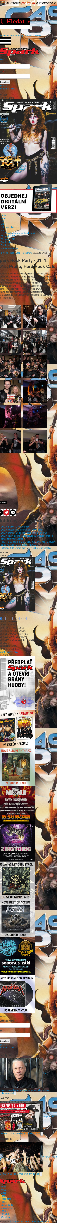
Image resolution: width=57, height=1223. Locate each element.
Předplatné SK (8, 239)
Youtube (28, 35)
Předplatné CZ (8, 236)
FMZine (4, 1210)
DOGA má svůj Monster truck (15, 526)
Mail (35, 35)
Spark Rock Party (24, 252)
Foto (3, 220)
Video (3, 223)
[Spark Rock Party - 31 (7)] (35, 441)
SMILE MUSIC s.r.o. (19, 1221)
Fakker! (4, 1201)
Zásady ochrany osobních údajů (20, 233)
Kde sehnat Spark (9, 248)
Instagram (12, 35)
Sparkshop (6, 245)
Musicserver (6, 1207)
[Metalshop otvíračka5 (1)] (35, 316)
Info (2, 230)
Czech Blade (7, 1204)
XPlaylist (5, 1213)
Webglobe (5, 1216)
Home (4, 214)
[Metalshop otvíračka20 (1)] (35, 341)
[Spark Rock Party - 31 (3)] (35, 391)
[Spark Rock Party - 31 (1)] (35, 366)
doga (11, 252)
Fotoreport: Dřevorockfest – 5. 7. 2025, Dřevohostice (26, 547)
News (3, 217)
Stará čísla (6, 242)
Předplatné (6, 1198)
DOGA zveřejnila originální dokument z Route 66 (24, 532)
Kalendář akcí (7, 226)
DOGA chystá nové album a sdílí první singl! (22, 529)
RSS (39, 35)
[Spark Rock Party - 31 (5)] (35, 416)
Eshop (20, 35)
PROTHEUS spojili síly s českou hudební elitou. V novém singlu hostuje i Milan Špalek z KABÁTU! (28, 543)
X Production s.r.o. (40, 1221)
